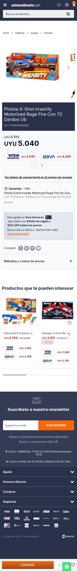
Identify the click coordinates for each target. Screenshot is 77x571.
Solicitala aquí (18, 233)
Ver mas (8, 202)
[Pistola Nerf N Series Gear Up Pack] (19, 310)
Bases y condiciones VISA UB (38, 441)
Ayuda (67, 5)
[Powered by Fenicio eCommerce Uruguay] (68, 536)
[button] (68, 14)
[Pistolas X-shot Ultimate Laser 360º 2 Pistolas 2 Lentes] (57, 310)
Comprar (27, 565)
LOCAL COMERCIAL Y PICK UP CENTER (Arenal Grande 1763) (39, 453)
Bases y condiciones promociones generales (38, 436)
